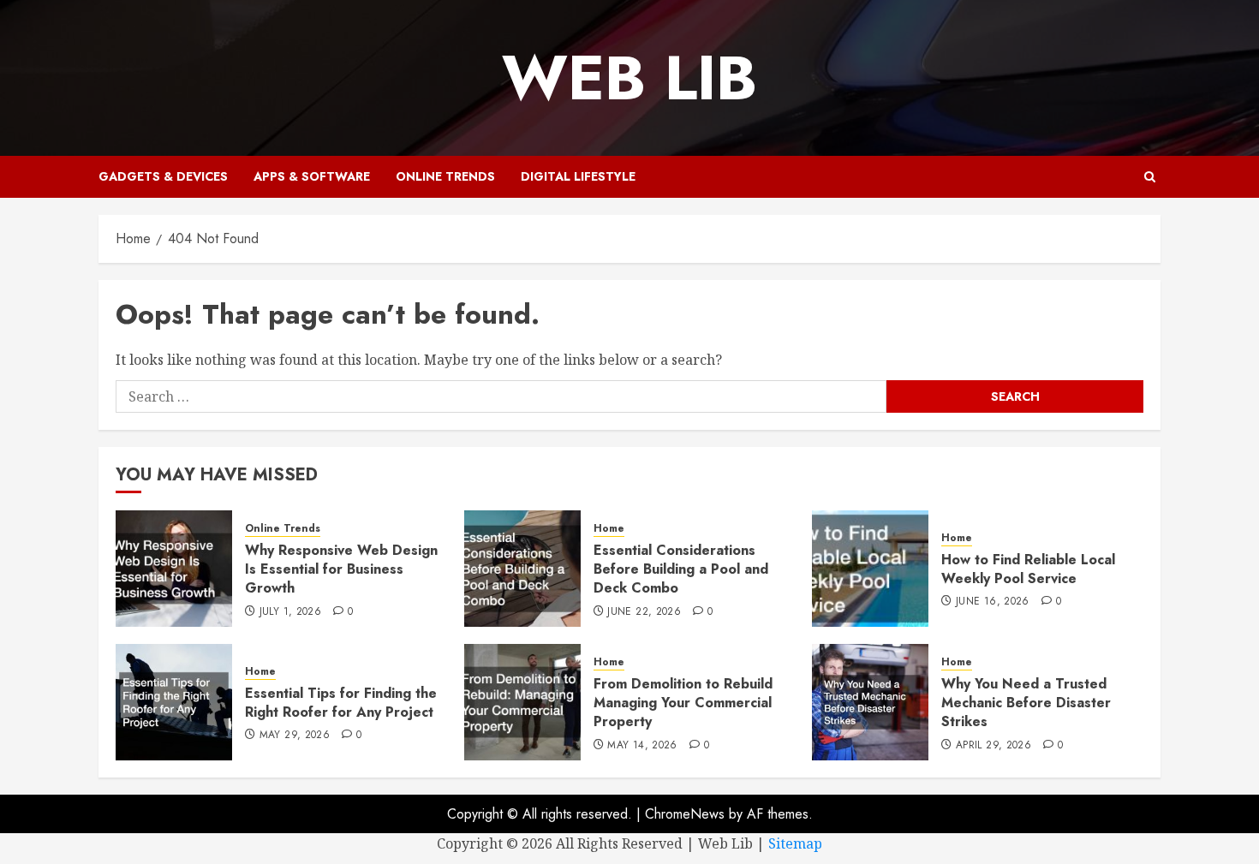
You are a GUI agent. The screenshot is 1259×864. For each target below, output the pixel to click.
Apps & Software (312, 176)
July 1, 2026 (290, 612)
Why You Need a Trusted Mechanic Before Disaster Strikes (1026, 703)
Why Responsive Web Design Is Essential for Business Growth (341, 569)
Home (609, 528)
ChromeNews (685, 814)
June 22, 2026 (644, 612)
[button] (1150, 177)
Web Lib (629, 77)
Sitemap (795, 843)
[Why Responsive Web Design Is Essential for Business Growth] (174, 568)
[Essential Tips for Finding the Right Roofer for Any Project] (174, 702)
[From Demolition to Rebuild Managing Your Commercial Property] (522, 702)
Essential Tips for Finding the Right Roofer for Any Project (341, 702)
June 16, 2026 (992, 602)
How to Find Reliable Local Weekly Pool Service (1028, 569)
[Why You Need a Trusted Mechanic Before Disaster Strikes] (870, 702)
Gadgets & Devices (163, 176)
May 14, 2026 (642, 746)
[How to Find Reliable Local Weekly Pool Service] (870, 568)
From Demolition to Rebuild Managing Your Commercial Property (683, 703)
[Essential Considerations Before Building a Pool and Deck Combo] (522, 568)
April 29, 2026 (993, 746)
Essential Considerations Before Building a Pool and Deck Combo (681, 569)
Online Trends (445, 176)
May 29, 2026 (295, 735)
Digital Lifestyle (578, 176)
